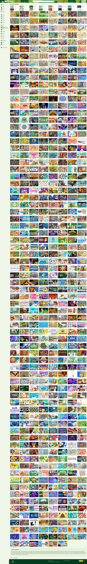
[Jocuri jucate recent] (83, 1)
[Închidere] (9, 4)
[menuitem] (4, 4)
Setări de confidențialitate (66, 560)
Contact (81, 560)
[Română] (84, 561)
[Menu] (85, 1)
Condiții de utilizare (50, 560)
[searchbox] (43, 1)
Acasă (11, 557)
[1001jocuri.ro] (7, 1)
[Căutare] (53, 1)
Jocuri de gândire (15, 557)
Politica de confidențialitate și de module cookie (54, 561)
